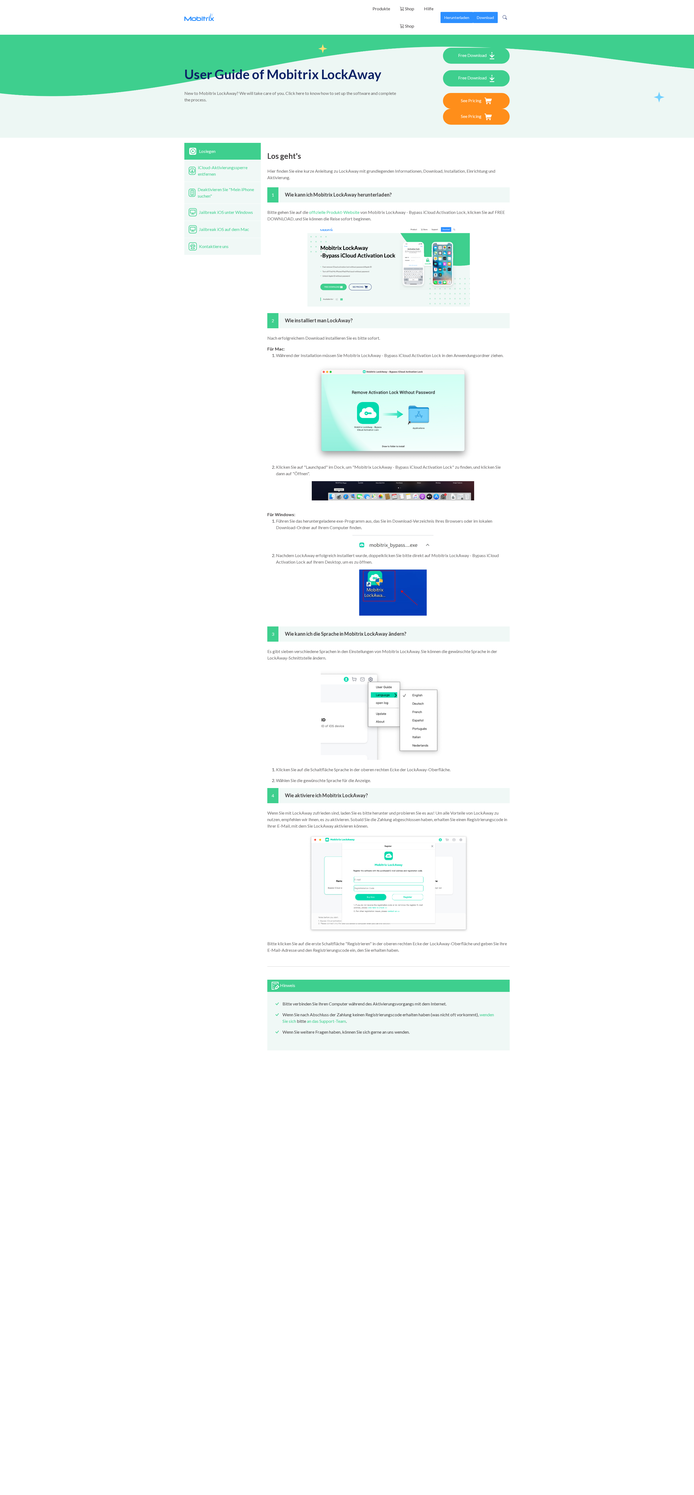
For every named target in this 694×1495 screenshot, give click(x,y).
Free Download (472, 55)
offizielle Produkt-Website (334, 212)
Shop (409, 8)
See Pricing (471, 100)
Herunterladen (456, 17)
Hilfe (428, 8)
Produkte (381, 8)
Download (485, 17)
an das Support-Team (326, 1021)
